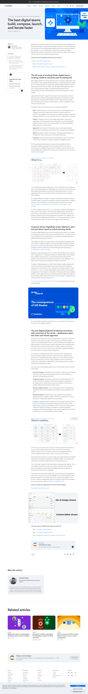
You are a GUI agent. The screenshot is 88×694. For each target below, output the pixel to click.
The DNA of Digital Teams (44, 61)
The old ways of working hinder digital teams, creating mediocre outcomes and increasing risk (15, 57)
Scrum (55, 217)
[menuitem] (29, 6)
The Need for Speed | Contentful (40, 488)
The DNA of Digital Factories (45, 64)
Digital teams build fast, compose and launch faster (51, 66)
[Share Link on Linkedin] (67, 554)
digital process (49, 209)
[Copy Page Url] (65, 554)
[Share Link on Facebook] (70, 554)
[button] (16, 82)
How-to (33, 554)
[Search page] (67, 6)
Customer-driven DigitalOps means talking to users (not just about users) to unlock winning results (16, 62)
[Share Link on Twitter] (73, 554)
